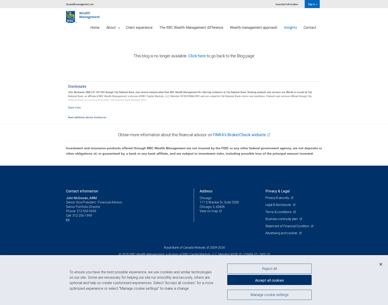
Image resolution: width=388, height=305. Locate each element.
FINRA (248, 254)
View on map (209, 211)
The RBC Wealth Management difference (191, 27)
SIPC (262, 254)
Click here (197, 55)
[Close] (381, 264)
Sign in (311, 4)
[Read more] (74, 107)
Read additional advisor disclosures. (87, 117)
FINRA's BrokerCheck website (239, 134)
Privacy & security (277, 198)
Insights (290, 27)
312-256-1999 (82, 216)
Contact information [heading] (82, 191)
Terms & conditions (278, 212)
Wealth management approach (253, 27)
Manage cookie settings (270, 294)
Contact (310, 27)
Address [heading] (206, 191)
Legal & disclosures (278, 205)
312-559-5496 (86, 211)
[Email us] (68, 220)
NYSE (234, 254)
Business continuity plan (281, 219)
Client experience (139, 27)
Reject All (269, 268)
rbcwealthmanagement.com (80, 4)
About (111, 27)
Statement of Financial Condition (287, 226)
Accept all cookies (269, 280)
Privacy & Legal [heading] (277, 191)
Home (94, 27)
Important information (287, 4)
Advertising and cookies (281, 233)
